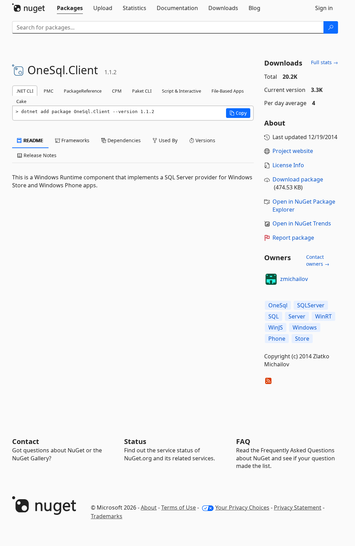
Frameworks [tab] (74, 140)
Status (135, 441)
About (149, 507)
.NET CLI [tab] (24, 91)
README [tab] (32, 140)
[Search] (330, 27)
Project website (292, 151)
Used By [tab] (167, 140)
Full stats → (324, 62)
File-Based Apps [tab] (227, 91)
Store (302, 338)
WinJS (275, 327)
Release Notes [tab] (39, 155)
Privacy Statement (297, 507)
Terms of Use (178, 507)
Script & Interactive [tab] (181, 91)
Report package (293, 237)
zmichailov (294, 279)
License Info (288, 165)
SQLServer (310, 305)
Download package (297, 179)
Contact (25, 441)
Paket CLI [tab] (141, 91)
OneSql (277, 305)
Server (296, 316)
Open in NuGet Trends (301, 223)
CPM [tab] (117, 91)
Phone (276, 338)
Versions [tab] (204, 140)
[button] (238, 113)
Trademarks (106, 516)
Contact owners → (317, 260)
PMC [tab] (48, 91)
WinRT (323, 316)
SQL (273, 316)
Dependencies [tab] (123, 140)
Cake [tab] (21, 101)
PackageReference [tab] (83, 91)
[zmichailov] (271, 279)
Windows (305, 327)
